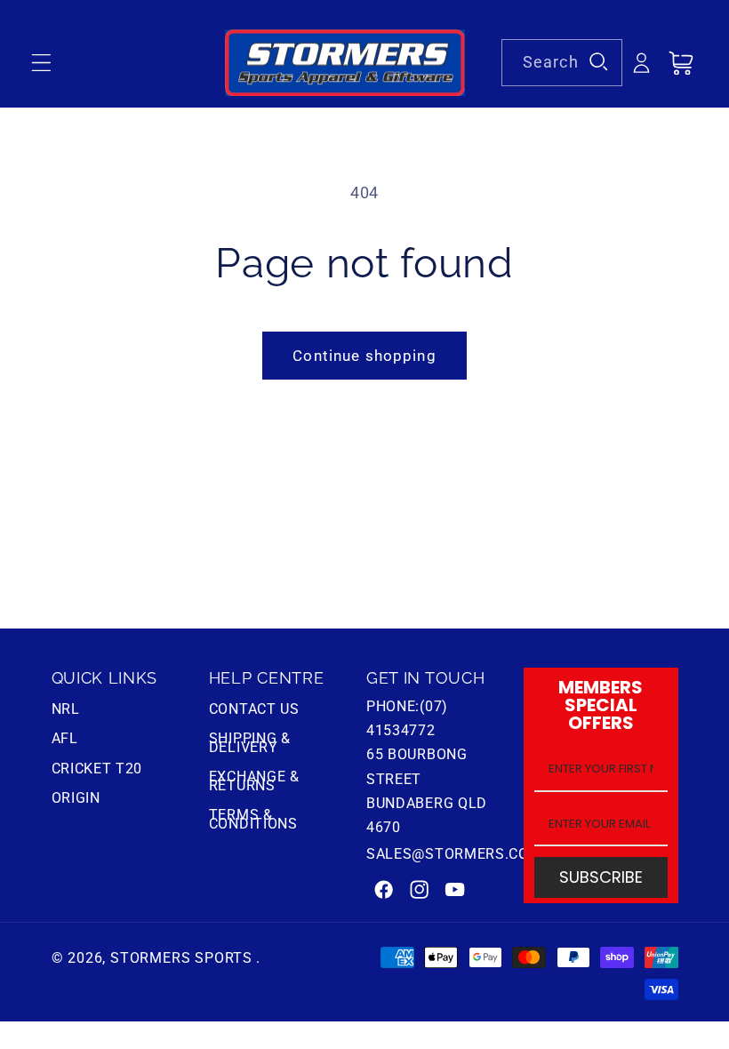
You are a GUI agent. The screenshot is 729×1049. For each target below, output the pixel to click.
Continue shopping (364, 355)
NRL (66, 711)
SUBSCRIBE (601, 877)
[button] (40, 63)
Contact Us (254, 711)
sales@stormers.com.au (465, 853)
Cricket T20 (97, 768)
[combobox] (561, 63)
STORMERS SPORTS (181, 957)
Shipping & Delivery (250, 743)
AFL (65, 738)
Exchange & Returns (254, 781)
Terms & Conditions (253, 819)
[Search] (598, 62)
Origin (76, 797)
